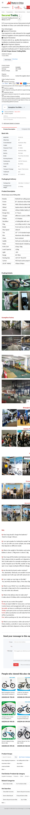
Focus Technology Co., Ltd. (21, 808)
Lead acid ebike (6, 766)
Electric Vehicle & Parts (20, 12)
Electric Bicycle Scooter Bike (10, 799)
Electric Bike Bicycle (8, 795)
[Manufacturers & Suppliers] (15, 2)
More (3, 802)
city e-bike (19, 763)
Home (3, 12)
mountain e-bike (6, 763)
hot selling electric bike (22, 760)
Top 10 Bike (24, 799)
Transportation (9, 12)
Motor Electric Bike (8, 784)
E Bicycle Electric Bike (21, 795)
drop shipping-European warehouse (11, 760)
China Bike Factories (8, 791)
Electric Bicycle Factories (23, 791)
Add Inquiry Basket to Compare (12, 123)
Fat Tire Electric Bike (21, 784)
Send (16, 664)
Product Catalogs (25, 757)
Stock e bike (20, 766)
